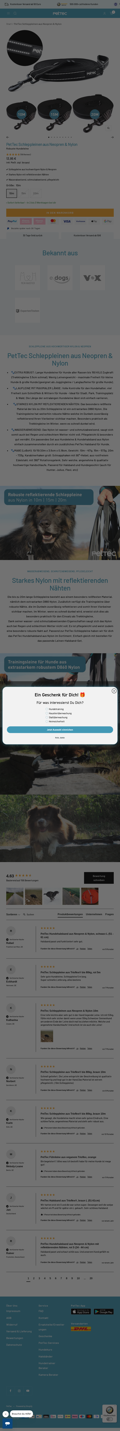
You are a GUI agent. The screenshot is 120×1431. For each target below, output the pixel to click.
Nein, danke (60, 737)
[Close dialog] (114, 691)
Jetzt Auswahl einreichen (60, 729)
